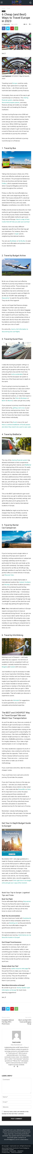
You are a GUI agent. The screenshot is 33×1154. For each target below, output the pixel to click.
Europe (14, 83)
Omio (29, 789)
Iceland (21, 582)
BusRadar (13, 241)
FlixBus (4, 183)
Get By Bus (22, 241)
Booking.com (13, 923)
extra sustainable (17, 374)
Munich (10, 400)
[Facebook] (4, 28)
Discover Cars (9, 575)
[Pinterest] (12, 28)
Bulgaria (4, 667)
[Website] (18, 1066)
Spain (17, 234)
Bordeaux (24, 398)
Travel (8, 8)
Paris (17, 398)
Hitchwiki (16, 700)
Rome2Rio (21, 789)
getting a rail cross (19, 408)
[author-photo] (16, 1039)
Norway (7, 584)
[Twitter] (8, 28)
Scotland (27, 582)
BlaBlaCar (28, 465)
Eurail (15, 422)
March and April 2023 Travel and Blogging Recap (25, 1022)
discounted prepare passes (11, 102)
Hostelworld (27, 918)
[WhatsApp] (16, 28)
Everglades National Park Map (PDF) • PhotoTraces (8, 1022)
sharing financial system (19, 460)
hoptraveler (6, 24)
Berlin (4, 400)
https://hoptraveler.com (16, 1044)
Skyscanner (5, 298)
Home (3, 8)
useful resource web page (19, 968)
